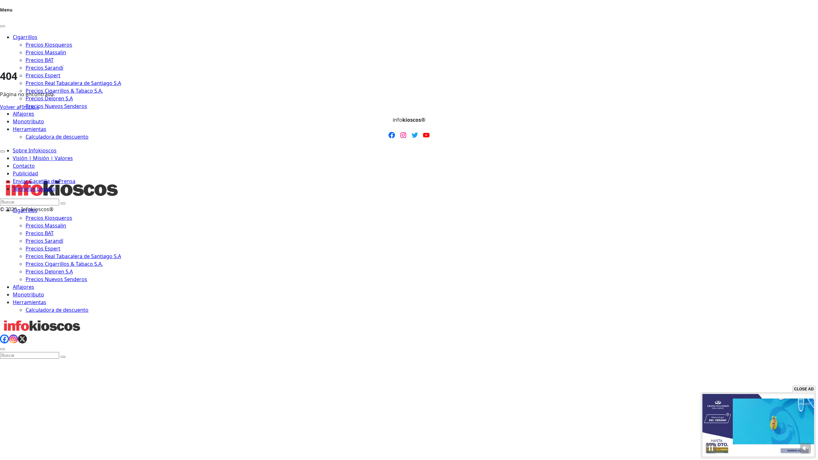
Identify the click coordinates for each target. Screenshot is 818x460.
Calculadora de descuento (57, 136)
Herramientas (29, 129)
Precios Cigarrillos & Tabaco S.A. (64, 90)
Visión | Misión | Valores (43, 158)
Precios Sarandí (44, 67)
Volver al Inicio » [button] (19, 107)
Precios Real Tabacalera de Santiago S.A (73, 83)
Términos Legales (34, 188)
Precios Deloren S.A (49, 98)
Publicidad (25, 173)
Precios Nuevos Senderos (56, 106)
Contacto (24, 165)
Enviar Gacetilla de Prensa (44, 181)
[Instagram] (13, 338)
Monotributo (28, 121)
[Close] (2, 26)
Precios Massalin (46, 225)
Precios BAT (40, 233)
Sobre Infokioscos (35, 150)
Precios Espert (43, 75)
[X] (22, 338)
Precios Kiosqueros (49, 217)
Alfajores (23, 113)
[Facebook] (4, 338)
